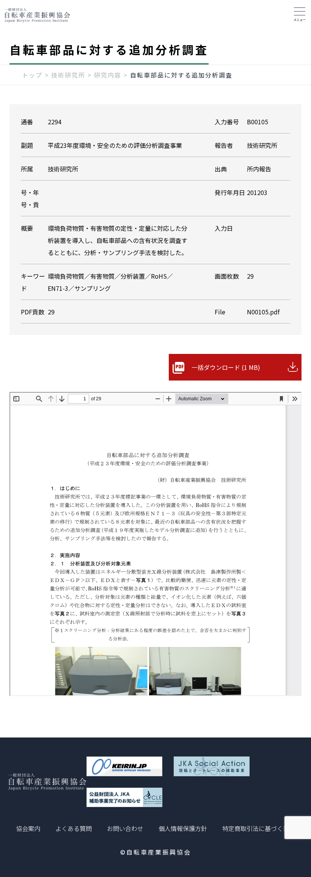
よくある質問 (73, 828)
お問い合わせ (125, 828)
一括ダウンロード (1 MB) (226, 367)
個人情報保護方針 (183, 828)
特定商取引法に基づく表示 (258, 828)
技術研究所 (68, 74)
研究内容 (107, 74)
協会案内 (28, 828)
